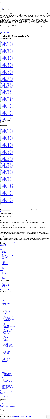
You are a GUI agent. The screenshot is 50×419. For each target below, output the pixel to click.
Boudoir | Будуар (7, 330)
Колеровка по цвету (5, 268)
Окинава (5, 338)
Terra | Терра (6, 359)
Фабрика (1, 270)
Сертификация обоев (5, 284)
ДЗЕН (14, 406)
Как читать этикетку (5, 281)
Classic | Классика (7, 351)
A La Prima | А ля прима (8, 318)
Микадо (5, 339)
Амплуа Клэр (6, 327)
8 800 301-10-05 (3, 244)
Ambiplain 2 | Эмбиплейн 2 (8, 346)
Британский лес (7, 317)
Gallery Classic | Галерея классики (9, 326)
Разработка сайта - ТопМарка (5, 289)
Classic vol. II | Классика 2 (8, 328)
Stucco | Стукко (6, 357)
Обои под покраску (7, 350)
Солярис (5, 336)
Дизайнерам (4, 276)
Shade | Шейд (6, 324)
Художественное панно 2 (8, 316)
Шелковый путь (7, 311)
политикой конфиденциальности (26, 416)
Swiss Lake (4, 262)
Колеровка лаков (5, 266)
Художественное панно (8, 321)
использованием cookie (16, 416)
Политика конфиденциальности (5, 288)
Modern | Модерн (7, 349)
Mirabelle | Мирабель (7, 343)
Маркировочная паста (8, 384)
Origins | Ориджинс (7, 322)
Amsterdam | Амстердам (8, 344)
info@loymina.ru (3, 245)
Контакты (4, 273)
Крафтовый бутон (7, 306)
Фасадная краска (7, 379)
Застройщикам (4, 277)
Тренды (3, 251)
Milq (3, 263)
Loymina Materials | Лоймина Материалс (9, 255)
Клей (3, 258)
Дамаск (5, 334)
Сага (5, 305)
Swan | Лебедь (6, 352)
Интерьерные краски (7, 370)
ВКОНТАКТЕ (7, 406)
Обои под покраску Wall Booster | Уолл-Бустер (12, 335)
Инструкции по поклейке (6, 282)
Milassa (3, 254)
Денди (5, 313)
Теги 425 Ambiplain (3, 390)
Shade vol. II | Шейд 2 (7, 320)
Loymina (3, 253)
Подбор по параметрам (6, 256)
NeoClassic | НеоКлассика (8, 347)
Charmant (3, 261)
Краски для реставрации (8, 375)
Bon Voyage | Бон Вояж (8, 345)
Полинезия (6, 337)
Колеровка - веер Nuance (6, 265)
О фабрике (4, 271)
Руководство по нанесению (6, 267)
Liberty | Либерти (7, 325)
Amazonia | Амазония (7, 323)
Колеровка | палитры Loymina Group (8, 387)
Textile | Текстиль (7, 358)
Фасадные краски (7, 374)
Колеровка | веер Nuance (6, 386)
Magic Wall (4, 252)
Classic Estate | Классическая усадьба (10, 342)
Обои (1, 249)
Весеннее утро (6, 333)
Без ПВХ (3, 286)
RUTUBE (11, 406)
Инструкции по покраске (6, 283)
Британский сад (7, 315)
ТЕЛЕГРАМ (2, 406)
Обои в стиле (4, 257)
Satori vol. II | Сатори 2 (8, 329)
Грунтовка (6, 371)
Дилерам (3, 278)
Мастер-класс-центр (5, 396)
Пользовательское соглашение (16, 288)
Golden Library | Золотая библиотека (10, 319)
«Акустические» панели (8, 302)
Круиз (5, 304)
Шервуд (5, 309)
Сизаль (5, 301)
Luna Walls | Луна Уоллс (6, 303)
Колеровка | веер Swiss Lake (7, 385)
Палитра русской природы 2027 (7, 391)
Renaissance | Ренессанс (8, 331)
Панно (2, 363)
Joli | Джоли (6, 354)
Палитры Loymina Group (8, 381)
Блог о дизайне (4, 272)
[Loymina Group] (0, 1)
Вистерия (5, 308)
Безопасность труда (5, 285)
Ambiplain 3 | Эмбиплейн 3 (8, 341)
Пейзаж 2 (5, 312)
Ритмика (5, 348)
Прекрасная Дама (7, 310)
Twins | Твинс (6, 353)
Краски (1, 259)
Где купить (2, 405)
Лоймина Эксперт (5, 264)
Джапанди (6, 340)
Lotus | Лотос (6, 356)
